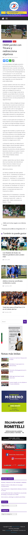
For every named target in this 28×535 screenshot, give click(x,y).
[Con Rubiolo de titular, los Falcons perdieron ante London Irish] (14, 238)
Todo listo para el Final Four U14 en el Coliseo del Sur (14, 308)
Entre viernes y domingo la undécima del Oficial (13, 497)
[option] (14, 338)
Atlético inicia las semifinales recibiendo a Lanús (13, 282)
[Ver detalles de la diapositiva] (14, 13)
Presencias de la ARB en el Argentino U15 (13, 229)
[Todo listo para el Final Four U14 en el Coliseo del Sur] (14, 292)
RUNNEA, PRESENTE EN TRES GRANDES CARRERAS (13, 482)
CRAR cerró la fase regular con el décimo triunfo (14, 224)
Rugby (14, 41)
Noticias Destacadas (7, 41)
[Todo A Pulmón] (3, 18)
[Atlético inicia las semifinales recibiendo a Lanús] (14, 266)
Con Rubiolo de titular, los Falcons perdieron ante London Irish (13, 255)
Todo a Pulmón (14, 57)
